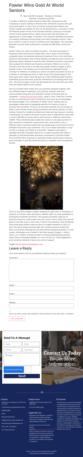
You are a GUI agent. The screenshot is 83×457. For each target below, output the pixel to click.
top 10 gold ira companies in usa (29, 244)
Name (12, 285)
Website (12, 302)
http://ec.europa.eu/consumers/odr (46, 429)
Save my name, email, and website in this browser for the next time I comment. (41, 313)
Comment (13, 258)
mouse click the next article (31, 96)
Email (12, 294)
